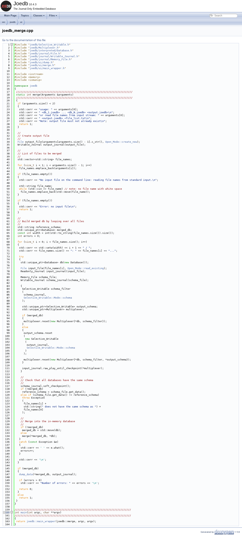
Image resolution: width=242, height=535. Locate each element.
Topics (25, 15)
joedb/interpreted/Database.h (51, 50)
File (21, 141)
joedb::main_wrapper (41, 521)
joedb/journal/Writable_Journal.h (54, 56)
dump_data (26, 474)
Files (52, 15)
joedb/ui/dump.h (41, 62)
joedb (13, 22)
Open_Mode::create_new (121, 141)
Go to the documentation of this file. (24, 40)
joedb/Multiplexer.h (44, 47)
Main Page (10, 15)
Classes (37, 15)
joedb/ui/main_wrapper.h (47, 68)
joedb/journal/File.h (45, 53)
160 (6, 512)
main (24, 512)
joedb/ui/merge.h (42, 65)
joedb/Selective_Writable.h (49, 44)
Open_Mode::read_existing (85, 268)
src (3, 22)
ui (21, 22)
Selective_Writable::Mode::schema (48, 297)
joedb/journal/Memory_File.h (50, 59)
